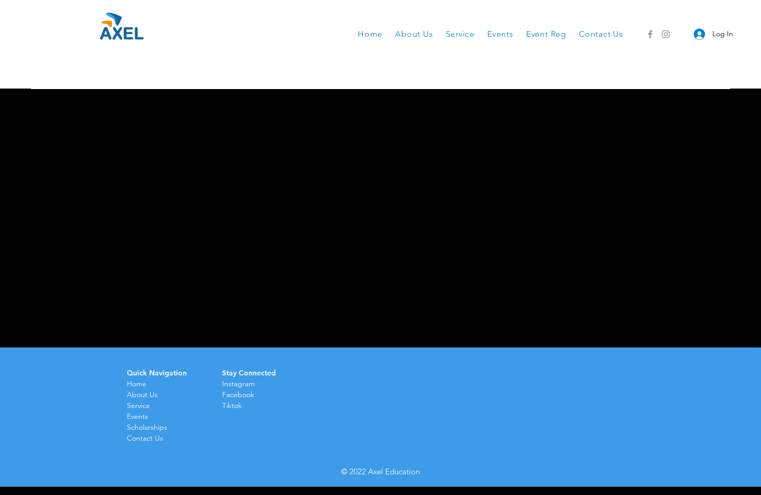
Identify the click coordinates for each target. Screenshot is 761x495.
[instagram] (666, 34)
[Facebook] (650, 34)
